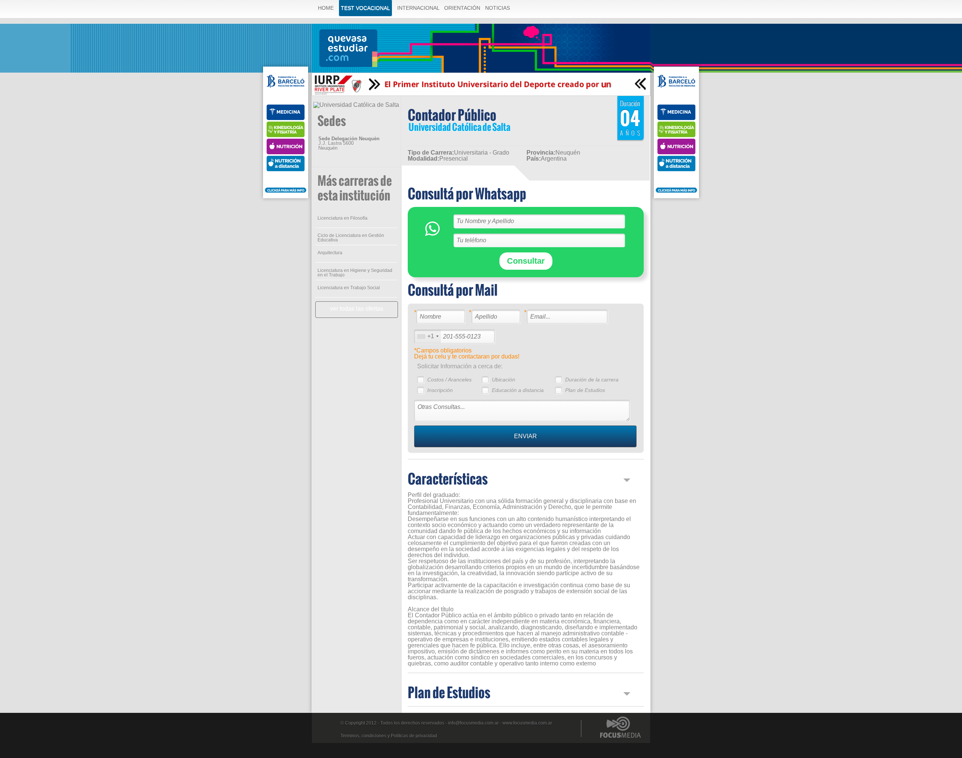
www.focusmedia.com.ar (527, 723)
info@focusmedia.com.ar (473, 723)
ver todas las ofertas (356, 308)
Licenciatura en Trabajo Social (349, 287)
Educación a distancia (518, 390)
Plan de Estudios (585, 390)
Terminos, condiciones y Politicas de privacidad (388, 735)
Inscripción (440, 390)
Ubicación (503, 380)
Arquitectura (330, 252)
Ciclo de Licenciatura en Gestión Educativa (351, 238)
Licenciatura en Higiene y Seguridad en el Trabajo (355, 273)
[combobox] (427, 336)
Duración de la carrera (592, 380)
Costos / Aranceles (449, 380)
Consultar (526, 261)
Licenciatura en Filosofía (343, 218)
